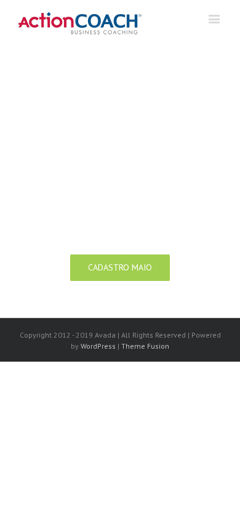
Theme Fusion (145, 346)
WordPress (98, 346)
